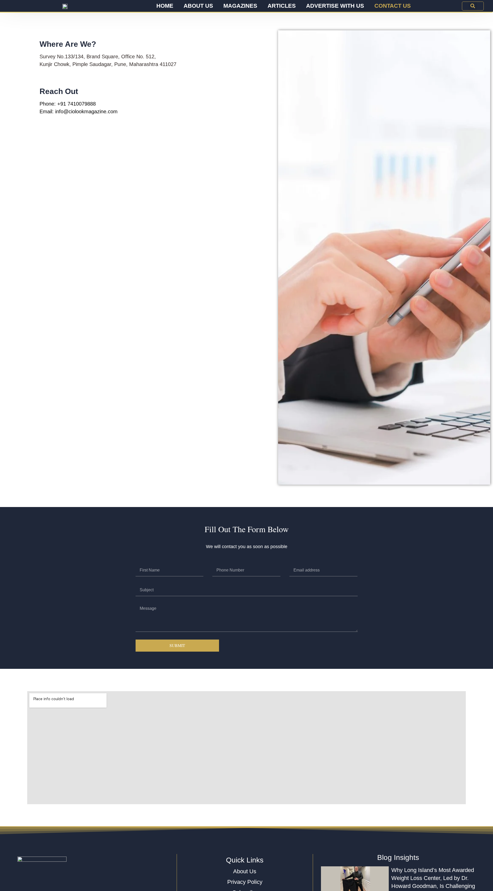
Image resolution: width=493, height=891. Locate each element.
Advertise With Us (335, 6)
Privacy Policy (244, 882)
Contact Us (392, 6)
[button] (473, 6)
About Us (198, 6)
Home (164, 6)
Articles (282, 6)
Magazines (240, 6)
